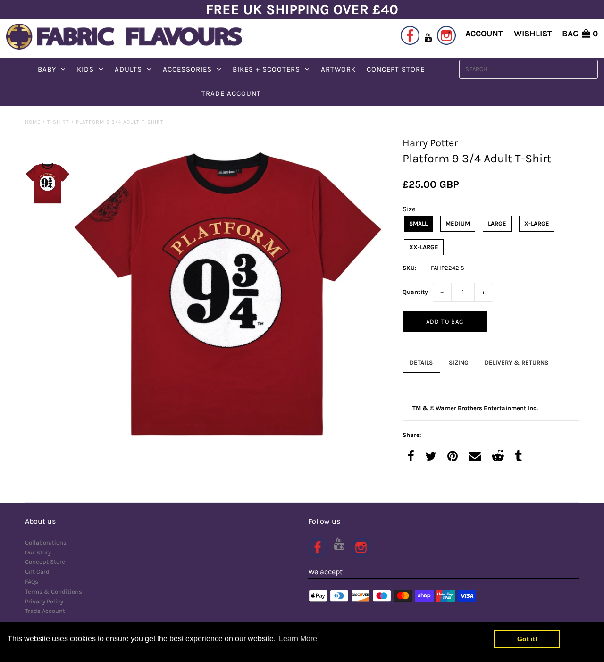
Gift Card (37, 571)
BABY (47, 69)
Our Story (38, 552)
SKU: (410, 267)
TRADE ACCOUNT (231, 93)
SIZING (459, 362)
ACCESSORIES (187, 69)
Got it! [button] (527, 639)
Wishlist (533, 33)
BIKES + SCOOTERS (266, 69)
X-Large (536, 223)
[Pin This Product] (452, 457)
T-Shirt (58, 122)
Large (497, 223)
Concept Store (45, 561)
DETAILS (421, 362)
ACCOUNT (484, 33)
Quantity (415, 291)
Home (33, 122)
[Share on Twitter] (430, 457)
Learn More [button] (298, 639)
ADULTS (128, 69)
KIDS (85, 69)
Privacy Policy (44, 601)
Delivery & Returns (516, 362)
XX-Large (423, 247)
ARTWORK (338, 69)
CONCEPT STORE (396, 69)
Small (418, 223)
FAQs (31, 581)
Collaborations (46, 542)
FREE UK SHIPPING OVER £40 (302, 9)
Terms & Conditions (53, 591)
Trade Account (45, 610)
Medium (457, 223)
